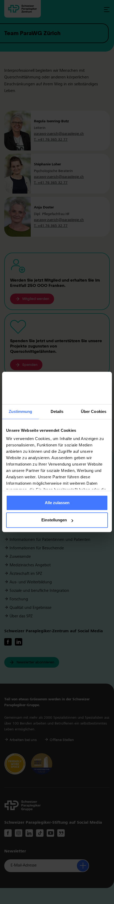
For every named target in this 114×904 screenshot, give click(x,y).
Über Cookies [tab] (93, 411)
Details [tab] (57, 411)
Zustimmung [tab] (20, 411)
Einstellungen (54, 520)
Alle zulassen (57, 502)
